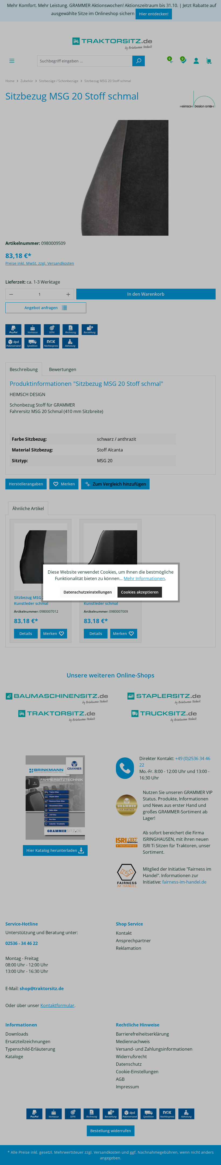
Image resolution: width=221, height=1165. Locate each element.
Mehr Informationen (144, 578)
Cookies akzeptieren (139, 592)
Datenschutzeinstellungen (88, 592)
